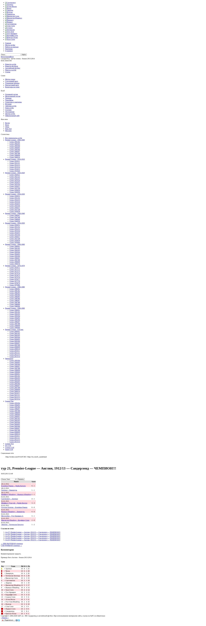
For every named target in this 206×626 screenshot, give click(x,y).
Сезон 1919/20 (14, 171)
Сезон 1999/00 (14, 328)
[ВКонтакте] (17, 620)
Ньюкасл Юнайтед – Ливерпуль (13, 512)
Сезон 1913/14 (14, 167)
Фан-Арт (8, 129)
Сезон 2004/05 (14, 339)
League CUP (9, 448)
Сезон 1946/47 (14, 215)
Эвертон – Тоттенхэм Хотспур (12, 524)
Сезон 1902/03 (14, 144)
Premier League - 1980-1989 (15, 287)
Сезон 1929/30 (14, 192)
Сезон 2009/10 (14, 349)
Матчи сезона (10, 79)
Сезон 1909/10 (14, 157)
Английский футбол (12, 68)
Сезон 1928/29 (14, 190)
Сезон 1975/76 (14, 277)
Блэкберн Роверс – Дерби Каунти (13, 486)
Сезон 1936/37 (14, 208)
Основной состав (11, 94)
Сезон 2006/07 (14, 343)
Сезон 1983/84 (14, 295)
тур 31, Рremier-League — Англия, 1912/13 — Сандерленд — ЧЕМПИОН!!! (32, 536)
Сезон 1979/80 (14, 285)
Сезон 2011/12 (14, 353)
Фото (7, 125)
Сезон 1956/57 (14, 237)
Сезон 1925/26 (14, 184)
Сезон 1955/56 (14, 235)
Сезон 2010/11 (14, 351)
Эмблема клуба (10, 106)
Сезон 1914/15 (14, 169)
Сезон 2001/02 (14, 333)
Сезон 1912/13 (14, 165)
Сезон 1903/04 (14, 146)
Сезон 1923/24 (14, 180)
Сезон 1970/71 (14, 268)
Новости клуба (10, 64)
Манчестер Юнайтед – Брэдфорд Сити (15, 520)
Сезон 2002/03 (14, 335)
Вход (12, 57)
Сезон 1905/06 (14, 150)
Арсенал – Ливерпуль (9, 490)
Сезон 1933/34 (14, 202)
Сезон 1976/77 (14, 279)
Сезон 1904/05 (14, 148)
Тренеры (8, 98)
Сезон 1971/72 (14, 269)
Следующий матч (11, 81)
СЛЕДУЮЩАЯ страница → (11, 545)
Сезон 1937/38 (14, 209)
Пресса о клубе (10, 70)
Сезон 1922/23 (14, 179)
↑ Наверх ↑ (5, 618)
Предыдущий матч (12, 85)
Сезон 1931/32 (14, 198)
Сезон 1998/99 (14, 326)
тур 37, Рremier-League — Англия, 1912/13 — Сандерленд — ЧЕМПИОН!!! (32, 532)
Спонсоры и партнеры (13, 102)
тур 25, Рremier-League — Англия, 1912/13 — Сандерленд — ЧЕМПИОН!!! (32, 540)
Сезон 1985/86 (14, 299)
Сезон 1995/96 (14, 320)
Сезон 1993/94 (14, 316)
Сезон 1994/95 (14, 318)
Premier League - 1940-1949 (15, 213)
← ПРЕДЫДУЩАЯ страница (12, 544)
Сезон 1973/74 (14, 273)
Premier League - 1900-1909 (15, 140)
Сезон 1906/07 (14, 151)
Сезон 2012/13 (14, 355)
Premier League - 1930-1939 (15, 194)
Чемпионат (9, 358)
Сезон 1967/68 (14, 260)
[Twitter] (19, 620)
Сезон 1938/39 (14, 211)
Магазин (8, 131)
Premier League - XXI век (14, 329)
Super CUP (9, 449)
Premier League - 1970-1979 (15, 266)
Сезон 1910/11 (14, 161)
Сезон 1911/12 (14, 163)
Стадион (8, 110)
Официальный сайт (12, 116)
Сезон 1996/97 (14, 322)
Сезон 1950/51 (14, 225)
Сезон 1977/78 (14, 281)
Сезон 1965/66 (14, 256)
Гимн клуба (9, 108)
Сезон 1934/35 (14, 204)
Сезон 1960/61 (14, 246)
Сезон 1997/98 (14, 324)
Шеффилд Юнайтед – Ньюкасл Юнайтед (16, 494)
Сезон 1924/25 (14, 182)
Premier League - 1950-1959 (15, 223)
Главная (8, 43)
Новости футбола (11, 66)
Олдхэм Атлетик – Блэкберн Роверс (14, 507)
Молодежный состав (12, 96)
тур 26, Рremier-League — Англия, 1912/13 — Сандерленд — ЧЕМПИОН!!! (32, 538)
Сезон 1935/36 (14, 206)
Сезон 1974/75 (14, 275)
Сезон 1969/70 (14, 264)
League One (9, 401)
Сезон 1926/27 (14, 186)
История (8, 104)
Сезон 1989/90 (14, 306)
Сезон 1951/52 (14, 227)
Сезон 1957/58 (14, 239)
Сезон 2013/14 (14, 357)
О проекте (9, 51)
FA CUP (8, 446)
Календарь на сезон (12, 87)
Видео (7, 123)
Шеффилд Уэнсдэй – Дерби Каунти (14, 503)
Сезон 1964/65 (14, 254)
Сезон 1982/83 (14, 293)
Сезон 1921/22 (14, 177)
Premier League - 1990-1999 (15, 308)
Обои (7, 127)
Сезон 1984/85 (14, 297)
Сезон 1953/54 (14, 231)
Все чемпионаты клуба (13, 138)
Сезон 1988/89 (14, 304)
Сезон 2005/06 (14, 341)
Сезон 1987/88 (14, 302)
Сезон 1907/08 (14, 153)
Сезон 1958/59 (14, 240)
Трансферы (9, 100)
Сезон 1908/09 (14, 155)
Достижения (9, 112)
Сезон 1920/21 (14, 175)
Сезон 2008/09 (14, 347)
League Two (9, 444)
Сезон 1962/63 (14, 250)
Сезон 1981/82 (14, 291)
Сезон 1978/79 (14, 283)
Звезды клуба (10, 114)
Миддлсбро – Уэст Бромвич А (12, 516)
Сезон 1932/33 (14, 200)
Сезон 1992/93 (14, 314)
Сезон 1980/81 (14, 289)
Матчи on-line (10, 45)
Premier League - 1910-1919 (15, 159)
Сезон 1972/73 (14, 271)
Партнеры (9, 49)
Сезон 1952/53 (14, 229)
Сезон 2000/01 (14, 331)
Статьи (7, 72)
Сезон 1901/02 (14, 142)
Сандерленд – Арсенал (9, 499)
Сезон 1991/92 (14, 312)
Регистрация (5, 57)
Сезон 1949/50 (14, 221)
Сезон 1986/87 (14, 300)
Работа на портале (11, 47)
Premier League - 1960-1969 (15, 244)
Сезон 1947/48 (14, 217)
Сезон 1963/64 (14, 252)
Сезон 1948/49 (14, 219)
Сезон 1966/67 (14, 258)
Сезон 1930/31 (14, 196)
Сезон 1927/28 (14, 188)
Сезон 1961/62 (14, 248)
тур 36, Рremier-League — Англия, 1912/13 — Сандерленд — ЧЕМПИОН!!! (32, 534)
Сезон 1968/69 (14, 262)
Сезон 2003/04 (14, 337)
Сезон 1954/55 (14, 233)
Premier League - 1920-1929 (15, 173)
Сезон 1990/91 (14, 310)
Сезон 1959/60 (14, 242)
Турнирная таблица (12, 83)
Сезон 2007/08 (14, 345)
